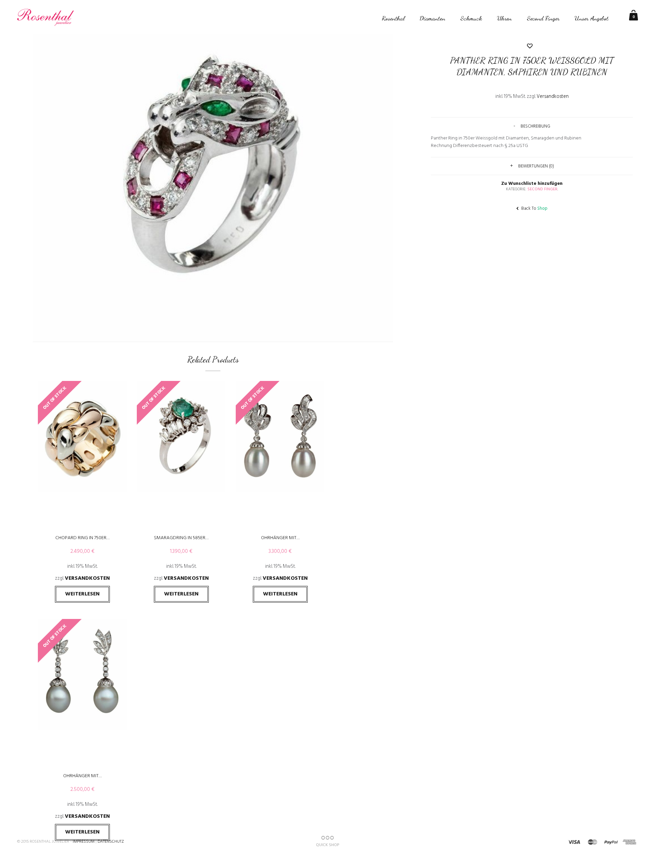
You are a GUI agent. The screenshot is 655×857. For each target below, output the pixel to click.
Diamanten (432, 18)
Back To (534, 208)
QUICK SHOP (327, 845)
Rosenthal (393, 18)
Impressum (83, 841)
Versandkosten (87, 578)
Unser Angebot (591, 18)
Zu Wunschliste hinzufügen (532, 112)
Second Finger (543, 18)
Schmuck (471, 18)
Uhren (504, 18)
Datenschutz (111, 841)
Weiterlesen (82, 594)
